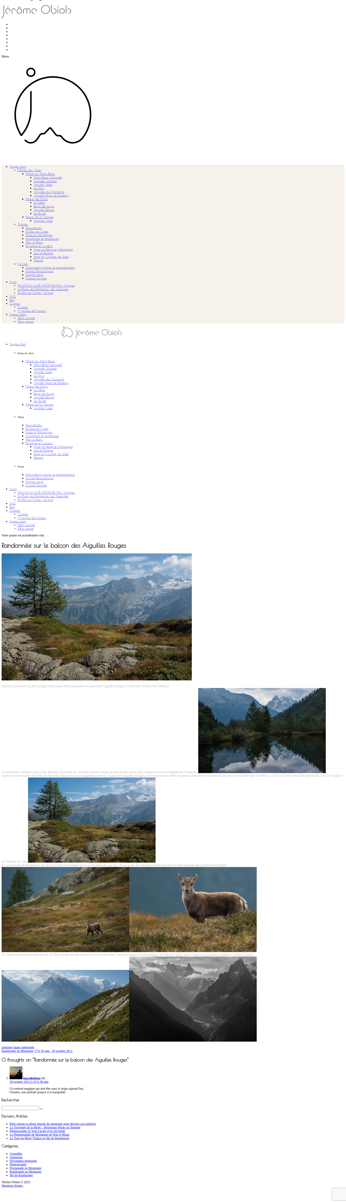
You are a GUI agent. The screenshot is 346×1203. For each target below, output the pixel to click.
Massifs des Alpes (29, 170)
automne (7, 1047)
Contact (15, 303)
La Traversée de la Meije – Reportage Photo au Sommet (45, 1127)
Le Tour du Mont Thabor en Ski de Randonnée (39, 1138)
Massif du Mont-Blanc (40, 174)
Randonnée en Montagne (17, 1051)
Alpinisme (16, 1157)
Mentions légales (12, 1185)
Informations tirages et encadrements (50, 267)
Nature (38, 260)
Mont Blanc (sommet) (48, 177)
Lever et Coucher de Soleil (51, 257)
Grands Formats (36, 278)
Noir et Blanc (34, 242)
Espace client (18, 314)
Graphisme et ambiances (42, 238)
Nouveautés (34, 228)
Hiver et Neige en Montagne (53, 249)
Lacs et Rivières (43, 253)
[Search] (41, 1108)
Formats (23, 264)
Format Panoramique (39, 271)
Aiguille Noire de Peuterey (51, 195)
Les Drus (39, 188)
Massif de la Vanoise (39, 217)
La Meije (39, 202)
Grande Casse (43, 220)
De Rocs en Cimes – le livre (35, 293)
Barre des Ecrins (44, 206)
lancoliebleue (32, 1078)
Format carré (34, 275)
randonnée (27, 1047)
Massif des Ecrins (37, 199)
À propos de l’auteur (32, 311)
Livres (13, 282)
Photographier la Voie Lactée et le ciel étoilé (37, 1131)
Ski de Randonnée (21, 1175)
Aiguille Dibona (44, 210)
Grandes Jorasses (45, 181)
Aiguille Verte (43, 184)
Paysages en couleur (39, 246)
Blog (12, 300)
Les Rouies (40, 213)
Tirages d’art (18, 166)
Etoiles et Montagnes (39, 235)
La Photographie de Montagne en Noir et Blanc (40, 1134)
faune (16, 1047)
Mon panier (26, 321)
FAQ (13, 296)
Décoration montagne (23, 1161)
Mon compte (26, 318)
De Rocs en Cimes (37, 231)
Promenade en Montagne (25, 1168)
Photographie (18, 1164)
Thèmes (23, 224)
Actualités (16, 1153)
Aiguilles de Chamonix (49, 192)
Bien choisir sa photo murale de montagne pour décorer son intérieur (53, 1124)
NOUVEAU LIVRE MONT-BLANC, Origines (46, 285)
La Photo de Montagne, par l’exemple (43, 289)
